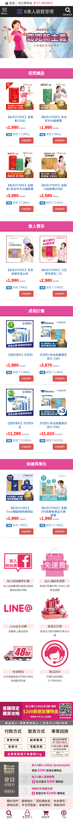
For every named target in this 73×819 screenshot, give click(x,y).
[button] (5, 37)
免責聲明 (59, 800)
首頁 (11, 3)
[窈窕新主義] (36, 37)
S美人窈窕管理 (38, 11)
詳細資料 (26, 140)
